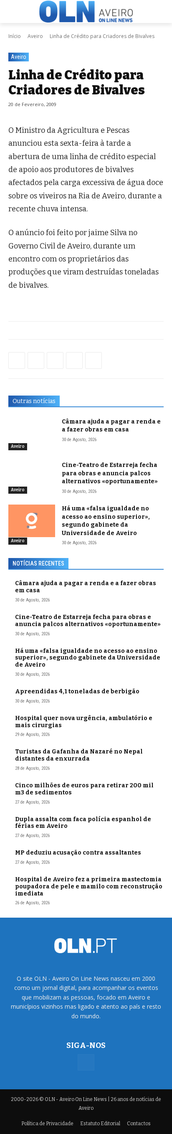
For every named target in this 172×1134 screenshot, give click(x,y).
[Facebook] (16, 360)
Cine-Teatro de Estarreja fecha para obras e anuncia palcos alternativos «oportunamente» (110, 473)
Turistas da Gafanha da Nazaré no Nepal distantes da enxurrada (79, 755)
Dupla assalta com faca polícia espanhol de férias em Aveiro (83, 823)
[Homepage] (85, 11)
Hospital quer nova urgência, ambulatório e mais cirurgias (83, 722)
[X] (55, 360)
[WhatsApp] (36, 360)
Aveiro (35, 36)
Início (14, 36)
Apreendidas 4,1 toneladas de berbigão (77, 691)
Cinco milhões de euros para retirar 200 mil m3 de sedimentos (84, 789)
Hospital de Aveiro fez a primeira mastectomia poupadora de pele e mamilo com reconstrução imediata (88, 886)
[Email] (93, 360)
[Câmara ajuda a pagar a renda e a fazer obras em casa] (31, 434)
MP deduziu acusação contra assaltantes (78, 852)
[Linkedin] (74, 360)
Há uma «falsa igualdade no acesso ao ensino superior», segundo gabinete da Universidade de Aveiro (106, 521)
